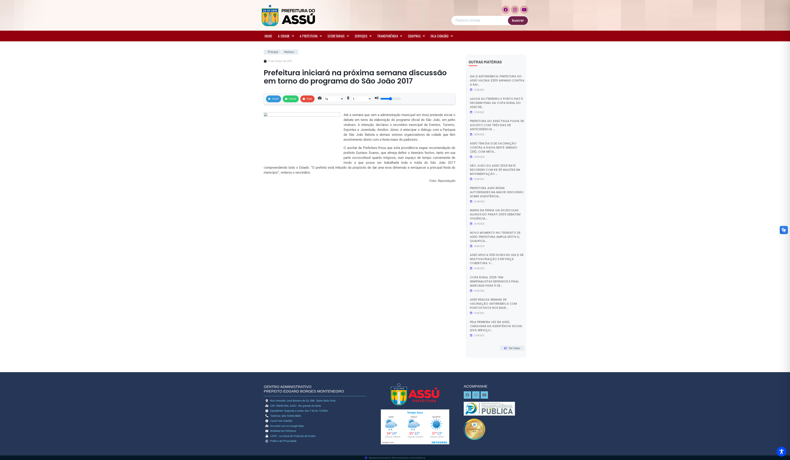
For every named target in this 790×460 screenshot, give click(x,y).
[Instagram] (515, 10)
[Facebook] (506, 10)
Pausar (292, 98)
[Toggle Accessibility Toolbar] (781, 451)
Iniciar (275, 98)
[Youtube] (524, 10)
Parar (309, 98)
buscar (518, 20)
